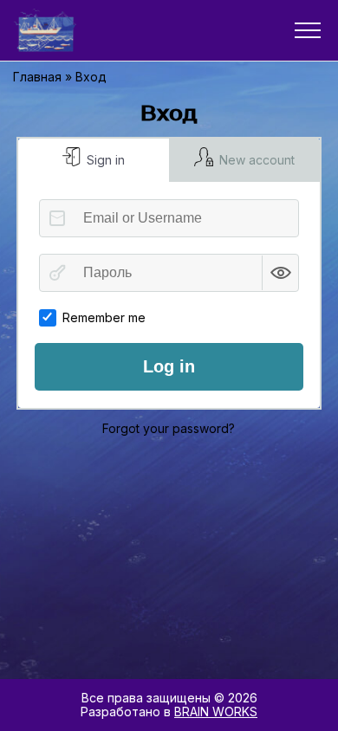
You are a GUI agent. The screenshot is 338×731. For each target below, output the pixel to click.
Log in (169, 366)
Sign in (104, 159)
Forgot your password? (168, 428)
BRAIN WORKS (215, 711)
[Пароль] (57, 272)
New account (255, 159)
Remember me (104, 317)
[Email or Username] (57, 218)
